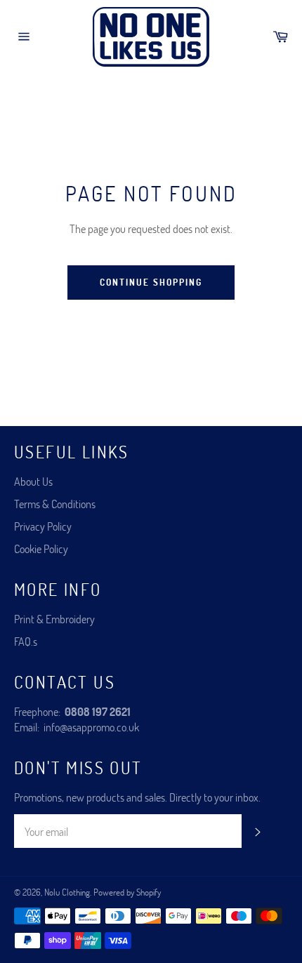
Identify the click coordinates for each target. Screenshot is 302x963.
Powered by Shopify (127, 892)
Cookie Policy (41, 548)
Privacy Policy (43, 526)
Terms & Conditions (55, 503)
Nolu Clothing (67, 892)
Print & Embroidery (54, 618)
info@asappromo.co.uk (91, 726)
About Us (33, 481)
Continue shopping (151, 282)
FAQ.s (25, 641)
